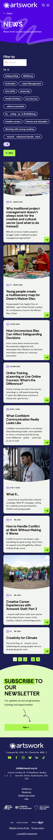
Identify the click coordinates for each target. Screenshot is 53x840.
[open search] (43, 5)
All (6, 144)
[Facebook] (16, 757)
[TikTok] (43, 757)
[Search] (6, 62)
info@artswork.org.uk (26, 768)
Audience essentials (14, 106)
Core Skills (10, 91)
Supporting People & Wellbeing (20, 114)
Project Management (31, 84)
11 (33, 659)
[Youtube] (9, 757)
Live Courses (31, 99)
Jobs (26, 799)
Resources (26, 792)
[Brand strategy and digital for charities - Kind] (41, 822)
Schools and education (36, 122)
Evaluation (10, 84)
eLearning (25, 91)
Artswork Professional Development (22, 137)
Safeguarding (11, 76)
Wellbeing (28, 76)
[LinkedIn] (36, 757)
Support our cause (26, 795)
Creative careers (13, 122)
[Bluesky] (30, 757)
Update (9, 153)
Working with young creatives (19, 129)
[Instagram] (23, 757)
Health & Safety (12, 99)
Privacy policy (37, 828)
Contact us (26, 789)
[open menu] (48, 5)
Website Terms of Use (19, 828)
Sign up (26, 727)
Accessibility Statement (26, 834)
